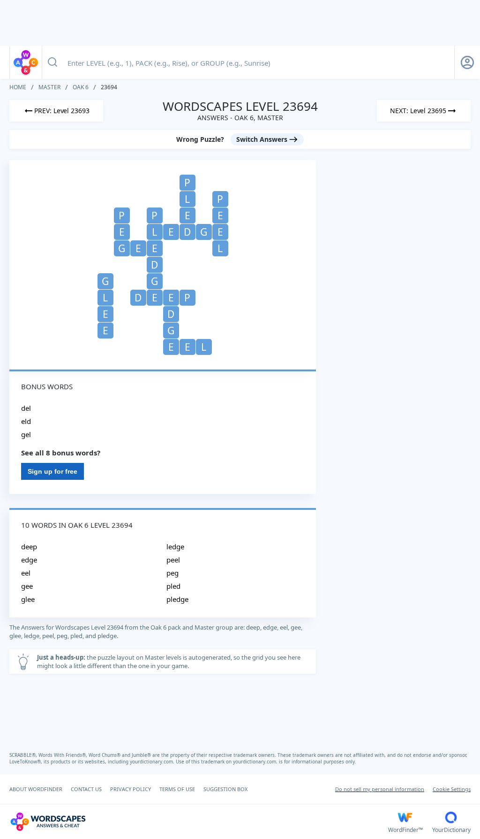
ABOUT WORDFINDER (35, 789)
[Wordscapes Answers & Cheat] (25, 62)
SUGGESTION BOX (225, 789)
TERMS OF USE (177, 789)
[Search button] (52, 62)
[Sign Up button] (467, 62)
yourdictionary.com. (153, 761)
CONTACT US (86, 789)
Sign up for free (52, 471)
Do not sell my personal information (379, 789)
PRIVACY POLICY (130, 789)
